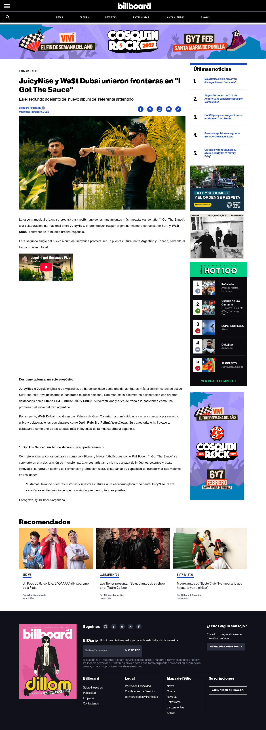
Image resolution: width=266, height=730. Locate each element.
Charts (84, 17)
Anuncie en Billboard (228, 690)
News (59, 17)
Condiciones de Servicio (140, 691)
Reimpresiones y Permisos (141, 696)
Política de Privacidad (138, 686)
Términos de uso (177, 660)
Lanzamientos (175, 17)
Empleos (88, 698)
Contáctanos (91, 703)
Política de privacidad (96, 663)
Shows (205, 17)
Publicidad (89, 693)
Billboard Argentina (30, 107)
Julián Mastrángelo (36, 595)
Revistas (111, 17)
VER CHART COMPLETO (218, 381)
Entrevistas (141, 17)
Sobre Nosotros (93, 687)
